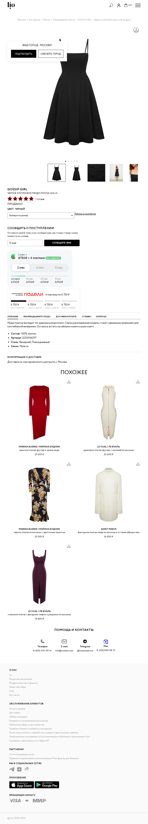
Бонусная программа (20, 679)
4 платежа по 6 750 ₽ (57, 295)
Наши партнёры (17, 687)
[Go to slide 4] (74, 161)
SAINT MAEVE (108, 529)
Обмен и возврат (18, 717)
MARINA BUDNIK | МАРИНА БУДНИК (39, 447)
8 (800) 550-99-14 (42, 648)
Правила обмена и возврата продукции (30, 728)
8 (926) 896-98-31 (106, 648)
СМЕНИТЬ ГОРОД (51, 54)
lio (10, 675)
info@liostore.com (64, 648)
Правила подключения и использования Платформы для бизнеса (44, 758)
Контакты (14, 695)
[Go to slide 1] (65, 161)
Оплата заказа (17, 709)
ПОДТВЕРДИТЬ (23, 54)
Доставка (14, 712)
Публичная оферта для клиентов (26, 725)
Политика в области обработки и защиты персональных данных (43, 732)
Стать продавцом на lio (21, 754)
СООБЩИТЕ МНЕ (61, 243)
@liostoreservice (85, 648)
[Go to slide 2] (68, 161)
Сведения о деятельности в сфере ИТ (29, 741)
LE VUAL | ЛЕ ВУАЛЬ (108, 447)
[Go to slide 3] (71, 161)
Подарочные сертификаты (23, 683)
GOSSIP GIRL (17, 189)
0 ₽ (130, 5)
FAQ (11, 691)
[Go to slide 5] (77, 161)
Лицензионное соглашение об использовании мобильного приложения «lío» (49, 736)
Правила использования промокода (28, 721)
